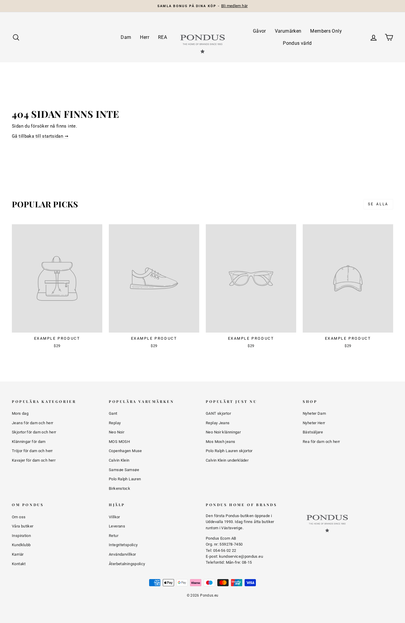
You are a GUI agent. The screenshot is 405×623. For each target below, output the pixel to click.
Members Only (326, 31)
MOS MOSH (119, 441)
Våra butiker (23, 526)
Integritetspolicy (123, 545)
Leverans (117, 526)
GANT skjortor (218, 413)
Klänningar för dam (29, 441)
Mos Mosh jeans (220, 441)
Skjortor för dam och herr (34, 432)
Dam (126, 37)
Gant (113, 413)
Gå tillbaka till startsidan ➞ (40, 136)
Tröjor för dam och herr (32, 451)
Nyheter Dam (314, 413)
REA (162, 37)
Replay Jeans (218, 423)
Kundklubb (21, 545)
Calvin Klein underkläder (227, 460)
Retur (113, 535)
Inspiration (21, 535)
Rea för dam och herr (321, 441)
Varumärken (288, 31)
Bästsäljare (313, 432)
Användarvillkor (122, 554)
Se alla (378, 204)
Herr (144, 37)
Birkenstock (119, 488)
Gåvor (259, 31)
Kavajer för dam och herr (33, 460)
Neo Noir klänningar (223, 432)
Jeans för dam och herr (32, 423)
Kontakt (19, 564)
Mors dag (20, 413)
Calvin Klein (119, 460)
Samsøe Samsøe (124, 470)
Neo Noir (116, 432)
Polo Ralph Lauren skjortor (229, 451)
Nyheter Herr (314, 423)
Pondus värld (297, 43)
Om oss (18, 517)
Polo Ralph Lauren (125, 479)
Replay (115, 423)
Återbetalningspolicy (127, 564)
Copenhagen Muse (125, 451)
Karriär (18, 554)
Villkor (114, 517)
